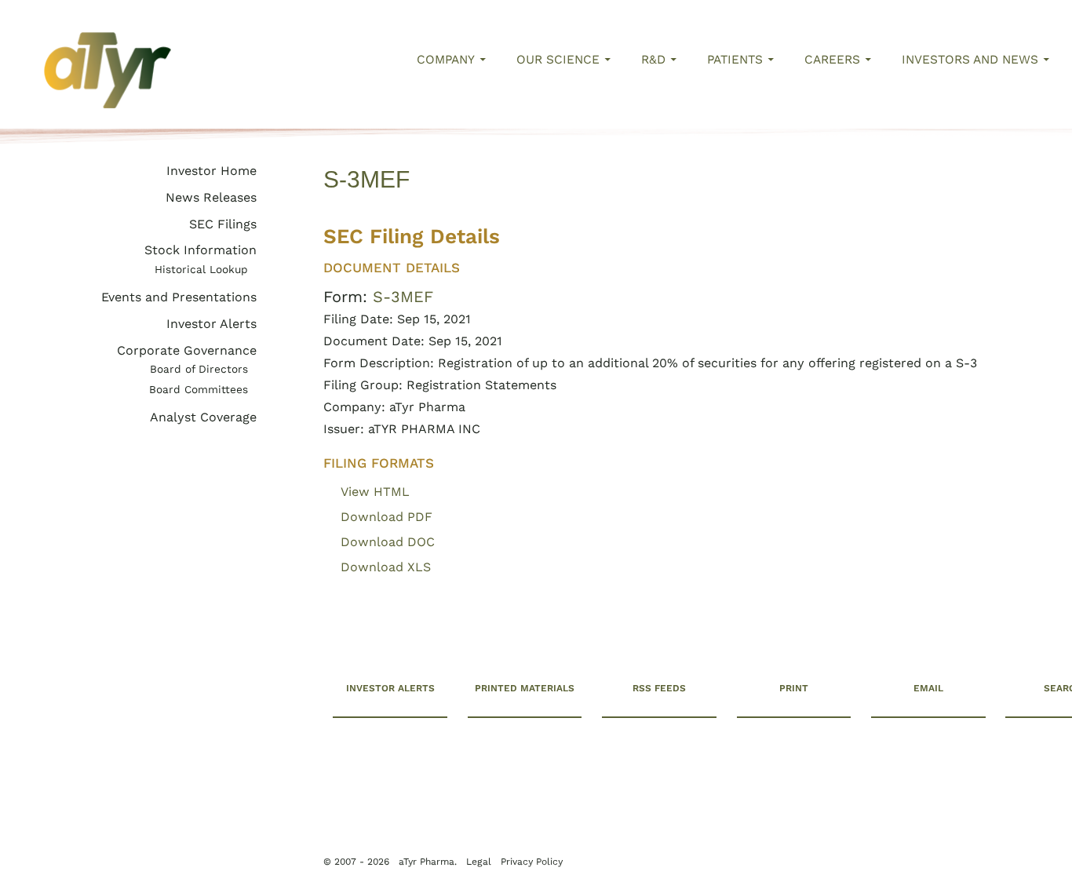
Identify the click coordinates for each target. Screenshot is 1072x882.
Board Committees (198, 389)
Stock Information (200, 249)
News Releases (211, 197)
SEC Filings (223, 224)
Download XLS (386, 566)
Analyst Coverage (203, 417)
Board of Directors (199, 369)
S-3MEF (403, 296)
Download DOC (388, 541)
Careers (832, 60)
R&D (653, 60)
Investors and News (970, 60)
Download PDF (386, 516)
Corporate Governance (187, 350)
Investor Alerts (211, 323)
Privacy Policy (120, 844)
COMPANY (446, 60)
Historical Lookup (201, 269)
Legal (237, 829)
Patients (735, 60)
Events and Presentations (179, 297)
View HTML (375, 491)
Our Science (558, 60)
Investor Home (211, 170)
